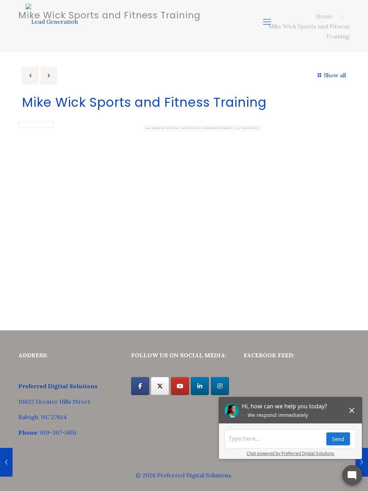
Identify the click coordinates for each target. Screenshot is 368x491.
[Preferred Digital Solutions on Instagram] (220, 386)
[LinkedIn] (200, 386)
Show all (335, 75)
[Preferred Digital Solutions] (52, 21)
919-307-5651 (58, 432)
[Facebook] (140, 386)
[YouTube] (180, 386)
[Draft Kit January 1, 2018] (6, 462)
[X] (160, 386)
